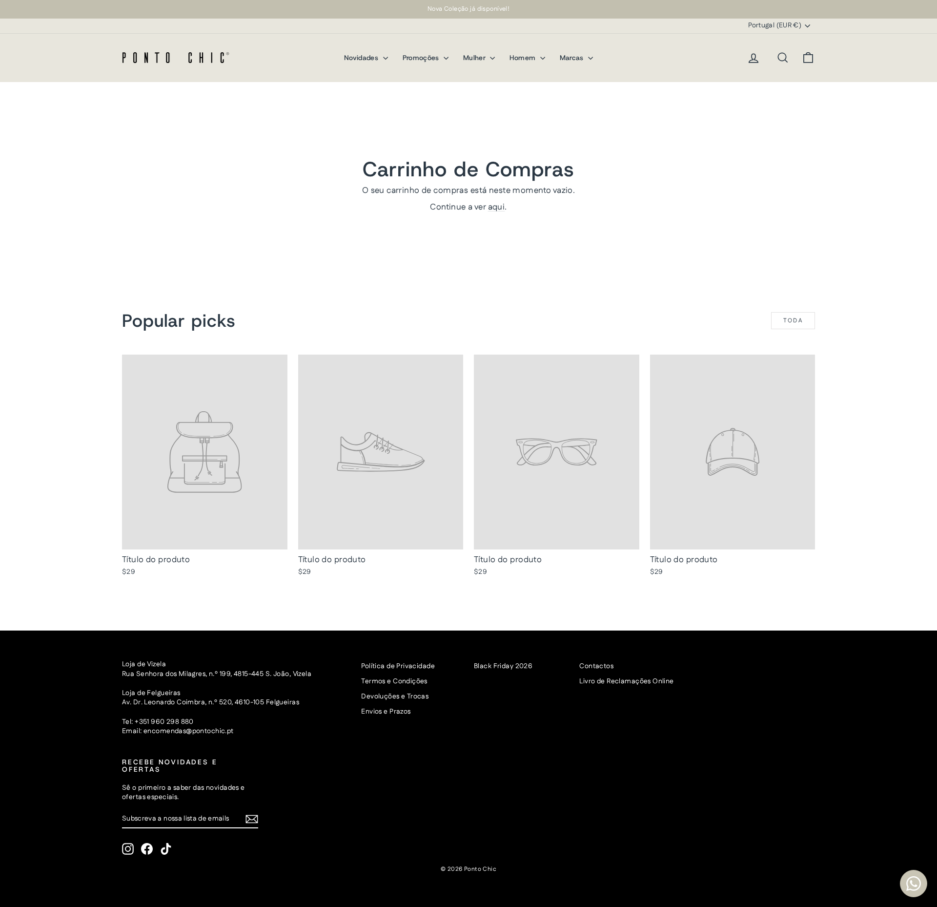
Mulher (475, 57)
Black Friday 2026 (503, 666)
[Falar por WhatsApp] (913, 883)
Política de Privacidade (398, 666)
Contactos (596, 666)
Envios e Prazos (385, 712)
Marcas (573, 57)
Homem (523, 57)
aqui (496, 207)
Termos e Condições (394, 681)
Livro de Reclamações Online (626, 681)
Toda (793, 320)
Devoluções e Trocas (394, 696)
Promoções (422, 57)
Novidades (362, 57)
